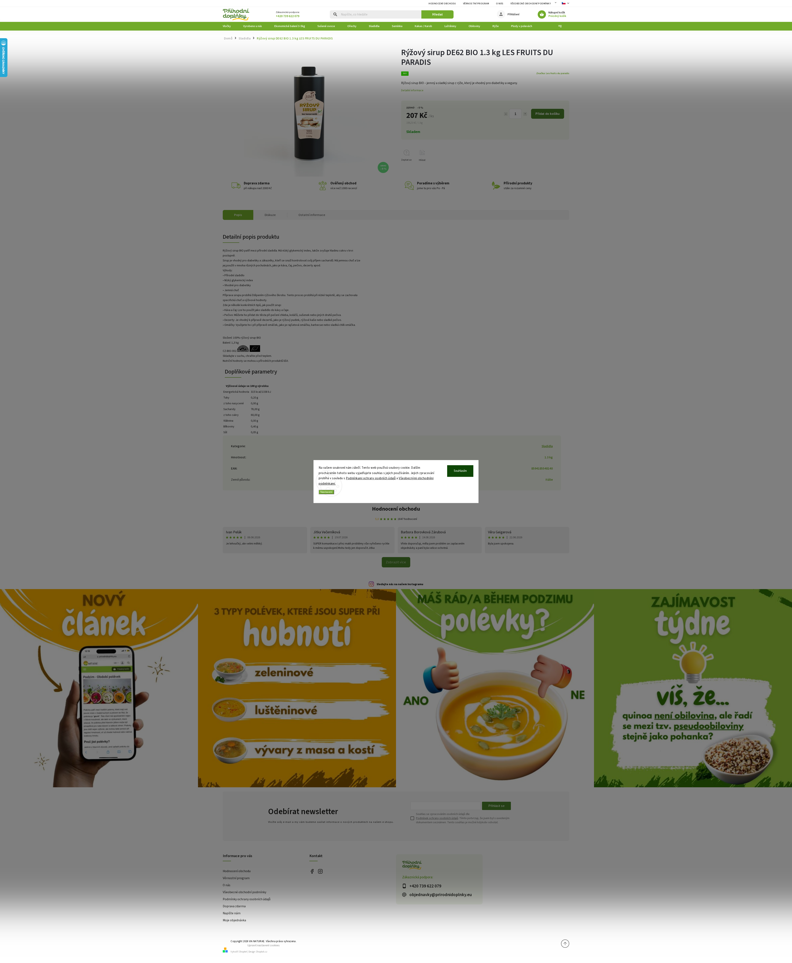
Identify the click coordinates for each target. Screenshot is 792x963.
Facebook (312, 871)
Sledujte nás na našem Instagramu (400, 584)
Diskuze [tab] (270, 215)
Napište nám (231, 913)
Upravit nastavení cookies (264, 945)
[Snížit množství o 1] (506, 114)
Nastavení (326, 491)
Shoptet (243, 952)
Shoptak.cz (261, 952)
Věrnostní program (476, 3)
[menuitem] (230, 26)
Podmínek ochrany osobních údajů (437, 818)
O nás (499, 3)
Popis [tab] (238, 215)
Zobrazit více (396, 562)
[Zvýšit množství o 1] (525, 114)
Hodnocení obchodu (442, 3)
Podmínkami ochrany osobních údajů (371, 478)
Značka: (552, 73)
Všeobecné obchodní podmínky (530, 3)
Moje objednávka (234, 920)
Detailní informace (412, 90)
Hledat (437, 14)
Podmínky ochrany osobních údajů (246, 899)
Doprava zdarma (234, 906)
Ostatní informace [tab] (311, 215)
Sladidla (547, 446)
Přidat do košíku (547, 113)
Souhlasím (460, 471)
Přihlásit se (496, 806)
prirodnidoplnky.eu (320, 871)
